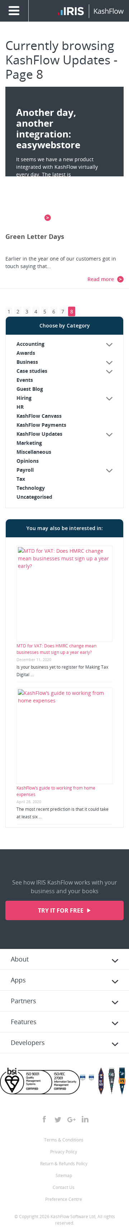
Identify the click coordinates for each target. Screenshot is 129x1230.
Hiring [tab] (24, 397)
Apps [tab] (18, 980)
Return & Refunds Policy (63, 1164)
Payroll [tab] (25, 469)
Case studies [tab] (31, 370)
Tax (20, 478)
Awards (25, 352)
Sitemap (64, 1175)
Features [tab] (24, 1021)
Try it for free (61, 910)
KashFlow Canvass (39, 415)
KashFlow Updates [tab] (39, 433)
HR (20, 406)
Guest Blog (29, 388)
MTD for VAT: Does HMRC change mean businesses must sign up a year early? (56, 649)
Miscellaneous (33, 451)
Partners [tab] (23, 1000)
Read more (101, 279)
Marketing (29, 442)
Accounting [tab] (30, 343)
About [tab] (20, 959)
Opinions (27, 460)
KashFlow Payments (41, 424)
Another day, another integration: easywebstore (48, 128)
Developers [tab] (28, 1042)
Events (24, 379)
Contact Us (64, 1187)
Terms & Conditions (63, 1140)
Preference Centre (63, 1199)
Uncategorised (34, 496)
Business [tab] (27, 361)
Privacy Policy (63, 1152)
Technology (30, 487)
